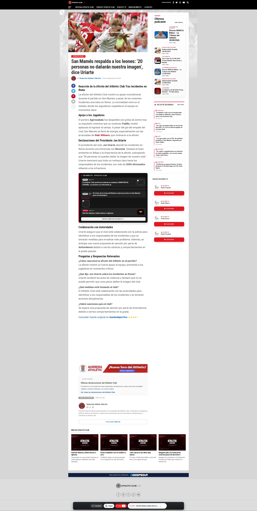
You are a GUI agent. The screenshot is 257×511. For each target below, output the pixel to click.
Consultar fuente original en (103, 317)
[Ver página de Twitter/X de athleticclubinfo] (123, 495)
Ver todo (180, 104)
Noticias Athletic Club (84, 7)
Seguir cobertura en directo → (113, 219)
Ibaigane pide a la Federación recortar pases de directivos (170, 453)
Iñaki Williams (102, 135)
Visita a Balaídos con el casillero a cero (113, 453)
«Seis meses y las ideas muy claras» (140, 453)
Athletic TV (121, 7)
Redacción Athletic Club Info (90, 78)
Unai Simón (85, 198)
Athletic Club (99, 397)
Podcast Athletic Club (105, 7)
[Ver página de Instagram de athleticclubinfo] (128, 495)
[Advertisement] (113, 341)
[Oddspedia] (139, 475)
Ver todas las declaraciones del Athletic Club (98, 392)
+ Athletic (148, 7)
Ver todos (178, 22)
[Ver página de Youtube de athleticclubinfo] (139, 495)
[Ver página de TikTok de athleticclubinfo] (134, 495)
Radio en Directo (135, 7)
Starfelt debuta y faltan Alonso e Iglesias (83, 453)
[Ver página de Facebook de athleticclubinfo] (118, 495)
